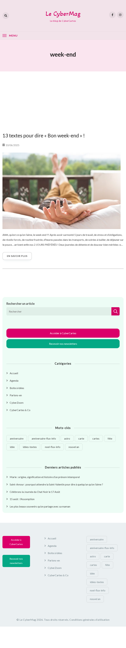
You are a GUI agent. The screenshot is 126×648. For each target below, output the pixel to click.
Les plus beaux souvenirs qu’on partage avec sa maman (40, 506)
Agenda (14, 380)
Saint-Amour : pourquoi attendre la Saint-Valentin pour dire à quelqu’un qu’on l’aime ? (56, 484)
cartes (95, 438)
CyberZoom (16, 402)
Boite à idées (17, 387)
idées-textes (30, 446)
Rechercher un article (20, 303)
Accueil (14, 373)
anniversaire (16, 438)
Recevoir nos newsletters (63, 343)
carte (81, 438)
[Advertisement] (63, 98)
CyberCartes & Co (20, 410)
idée (12, 446)
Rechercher (115, 311)
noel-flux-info (52, 446)
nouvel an (74, 446)
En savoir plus (17, 256)
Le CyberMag (63, 13)
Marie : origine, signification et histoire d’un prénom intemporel (45, 477)
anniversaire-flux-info (44, 438)
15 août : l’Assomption (22, 499)
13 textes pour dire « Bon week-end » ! (43, 135)
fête (110, 438)
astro (67, 438)
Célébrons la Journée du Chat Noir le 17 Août (35, 491)
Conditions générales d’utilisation (89, 619)
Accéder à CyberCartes (63, 333)
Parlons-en (16, 395)
